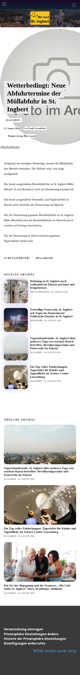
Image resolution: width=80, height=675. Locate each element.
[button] (40, 634)
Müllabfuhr (44, 258)
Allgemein (12, 120)
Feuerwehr (36, 321)
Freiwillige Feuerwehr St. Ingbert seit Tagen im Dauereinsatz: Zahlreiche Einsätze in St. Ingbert (51, 313)
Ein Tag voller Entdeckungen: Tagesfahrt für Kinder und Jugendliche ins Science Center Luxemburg (49, 371)
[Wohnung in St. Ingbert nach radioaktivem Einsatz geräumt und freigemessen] (16, 291)
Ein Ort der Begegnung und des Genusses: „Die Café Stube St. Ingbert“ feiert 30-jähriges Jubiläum (37, 587)
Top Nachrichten (40, 292)
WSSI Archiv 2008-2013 (54, 651)
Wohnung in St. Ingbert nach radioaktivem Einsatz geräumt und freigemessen (52, 284)
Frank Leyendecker (37, 128)
